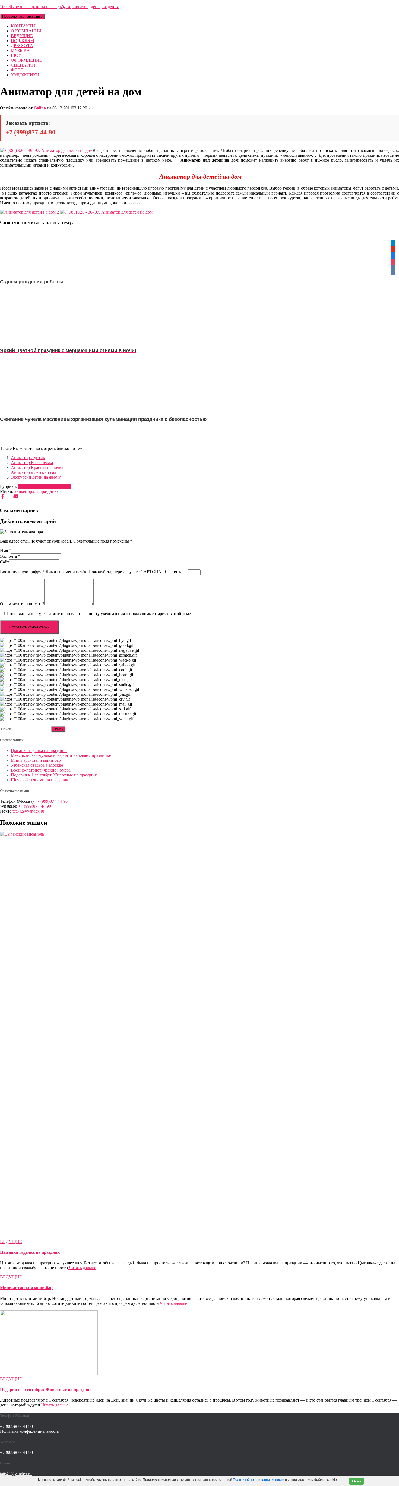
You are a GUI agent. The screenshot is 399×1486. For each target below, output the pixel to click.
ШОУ (16, 55)
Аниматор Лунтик (28, 457)
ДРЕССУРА (22, 45)
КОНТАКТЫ (23, 26)
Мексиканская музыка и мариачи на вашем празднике (61, 755)
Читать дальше (82, 1267)
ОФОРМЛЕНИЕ (26, 60)
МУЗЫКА (20, 50)
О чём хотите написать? (22, 603)
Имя (5, 550)
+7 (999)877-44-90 (30, 132)
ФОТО (17, 70)
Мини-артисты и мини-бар (36, 760)
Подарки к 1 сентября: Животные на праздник (54, 775)
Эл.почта (10, 556)
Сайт (4, 562)
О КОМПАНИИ (26, 31)
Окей (356, 1481)
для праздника (45, 491)
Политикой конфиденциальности (258, 1480)
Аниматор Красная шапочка (37, 467)
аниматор (23, 491)
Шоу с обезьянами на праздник (39, 780)
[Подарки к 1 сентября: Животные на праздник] (49, 1374)
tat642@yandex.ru (28, 811)
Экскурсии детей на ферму (36, 477)
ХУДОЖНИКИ (25, 75)
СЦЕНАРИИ (23, 65)
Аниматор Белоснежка (32, 462)
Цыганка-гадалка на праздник (39, 750)
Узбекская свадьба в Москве (37, 765)
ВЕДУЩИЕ (22, 35)
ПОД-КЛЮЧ (22, 40)
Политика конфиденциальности (29, 1431)
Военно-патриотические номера (41, 770)
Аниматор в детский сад (33, 472)
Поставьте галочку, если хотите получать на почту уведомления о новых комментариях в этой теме (99, 613)
